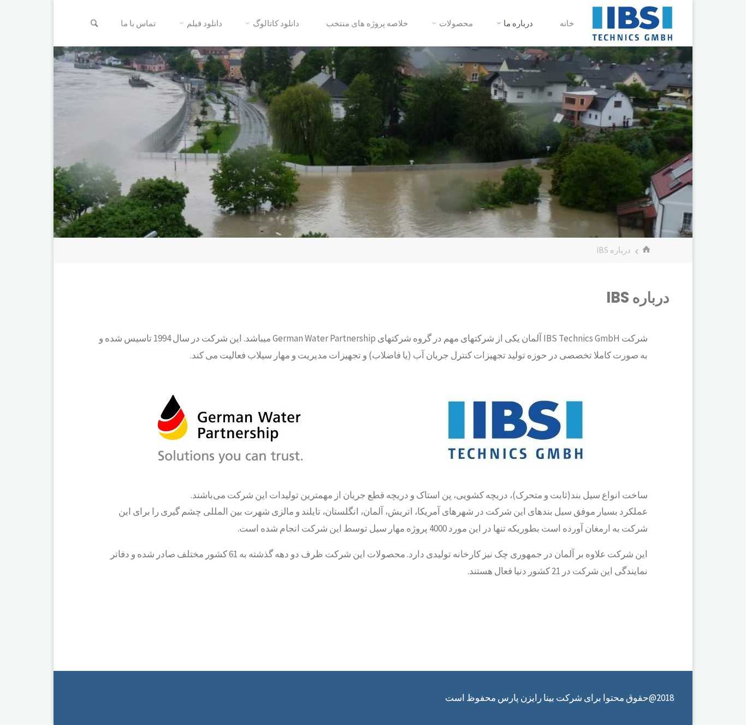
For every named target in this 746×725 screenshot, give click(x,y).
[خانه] (647, 250)
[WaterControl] (632, 23)
